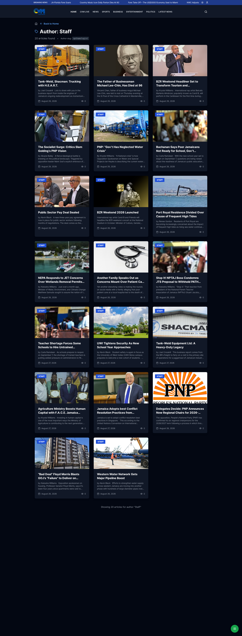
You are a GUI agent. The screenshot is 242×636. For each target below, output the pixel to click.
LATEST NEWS (165, 11)
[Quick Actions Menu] (235, 629)
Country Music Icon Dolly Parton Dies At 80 (77, 2)
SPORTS (106, 11)
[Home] (36, 23)
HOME (74, 11)
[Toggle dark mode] (201, 2)
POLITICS (150, 11)
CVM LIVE (84, 11)
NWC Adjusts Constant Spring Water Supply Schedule (189, 2)
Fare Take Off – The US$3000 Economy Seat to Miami (131, 2)
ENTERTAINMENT (134, 11)
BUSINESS (118, 11)
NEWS (96, 11)
